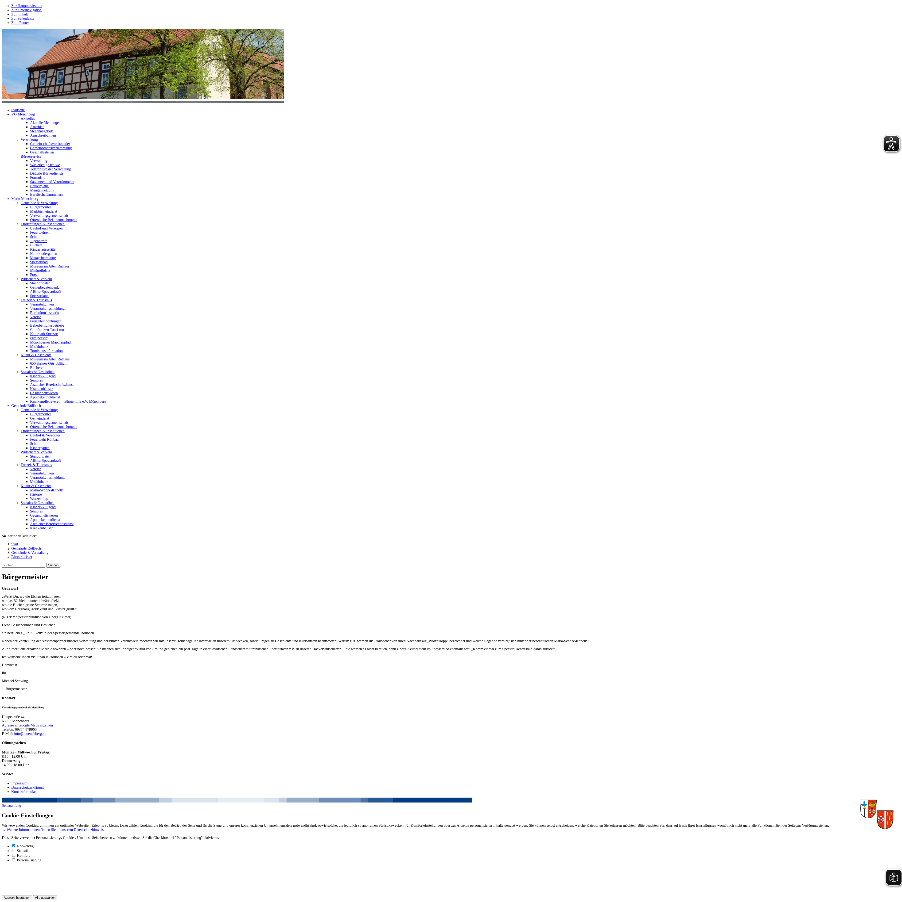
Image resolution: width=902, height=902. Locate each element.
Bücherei (36, 245)
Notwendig (25, 846)
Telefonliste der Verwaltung (50, 169)
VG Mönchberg (23, 114)
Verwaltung (29, 139)
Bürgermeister (40, 207)
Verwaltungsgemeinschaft (49, 216)
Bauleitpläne (39, 186)
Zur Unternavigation (26, 10)
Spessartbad (39, 262)
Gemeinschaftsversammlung (51, 148)
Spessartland (39, 296)
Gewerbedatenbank (44, 287)
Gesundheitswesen (44, 393)
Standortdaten (40, 283)
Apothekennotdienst (45, 397)
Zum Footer (20, 23)
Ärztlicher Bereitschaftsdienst (52, 384)
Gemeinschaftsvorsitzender (50, 144)
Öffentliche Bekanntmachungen (53, 220)
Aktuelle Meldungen (45, 123)
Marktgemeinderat (43, 211)
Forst (34, 275)
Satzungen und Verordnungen (52, 182)
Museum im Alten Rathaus (50, 266)
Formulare (37, 178)
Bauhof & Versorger (45, 435)
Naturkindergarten (43, 254)
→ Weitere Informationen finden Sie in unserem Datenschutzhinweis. (53, 830)
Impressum (19, 783)
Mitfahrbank (39, 346)
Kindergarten (40, 448)
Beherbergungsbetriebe (47, 325)
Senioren (36, 380)
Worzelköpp (39, 499)
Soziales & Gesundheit (37, 372)
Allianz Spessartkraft (45, 292)
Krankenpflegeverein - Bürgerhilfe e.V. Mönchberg (68, 401)
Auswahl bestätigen (17, 897)
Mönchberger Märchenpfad (50, 342)
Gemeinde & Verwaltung (39, 203)
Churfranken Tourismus (47, 330)
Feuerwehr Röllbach (45, 439)
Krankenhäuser (41, 389)
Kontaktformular (23, 792)
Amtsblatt (37, 127)
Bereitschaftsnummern (46, 194)
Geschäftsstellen (42, 152)
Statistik (23, 851)
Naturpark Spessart (44, 334)
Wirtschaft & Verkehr (36, 279)
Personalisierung (29, 860)
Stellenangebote (42, 131)
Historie (36, 494)
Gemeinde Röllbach (26, 406)
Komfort (23, 855)
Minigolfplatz (40, 270)
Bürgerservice (31, 156)
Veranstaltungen (42, 304)
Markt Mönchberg (24, 199)
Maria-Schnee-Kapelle (46, 490)
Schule (35, 237)
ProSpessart (38, 338)
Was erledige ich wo (45, 165)
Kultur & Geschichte (36, 355)
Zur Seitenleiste (22, 18)
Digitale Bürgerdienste (46, 173)
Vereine (35, 317)
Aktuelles (28, 118)
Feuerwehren (40, 232)
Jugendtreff (38, 241)
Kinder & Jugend (43, 376)
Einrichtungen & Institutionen (43, 224)
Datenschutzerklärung (27, 787)
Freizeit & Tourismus (36, 300)
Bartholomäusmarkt (44, 313)
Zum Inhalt (19, 14)
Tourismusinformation (46, 351)
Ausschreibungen (43, 135)
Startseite (18, 110)
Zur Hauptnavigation (26, 6)
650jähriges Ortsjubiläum (48, 363)
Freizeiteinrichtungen (45, 321)
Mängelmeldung (42, 190)
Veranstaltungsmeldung (47, 308)
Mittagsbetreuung (43, 258)
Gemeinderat (39, 418)
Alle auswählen (45, 897)
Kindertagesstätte (42, 249)
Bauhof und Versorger (46, 228)
